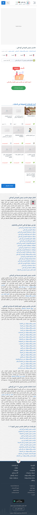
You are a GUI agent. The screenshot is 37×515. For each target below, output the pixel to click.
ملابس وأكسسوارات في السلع (28, 334)
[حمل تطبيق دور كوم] (18, 501)
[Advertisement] (18, 26)
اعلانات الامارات (9, 186)
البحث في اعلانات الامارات (18, 376)
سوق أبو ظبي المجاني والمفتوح (27, 447)
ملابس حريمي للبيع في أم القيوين (27, 431)
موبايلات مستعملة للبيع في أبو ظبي (26, 250)
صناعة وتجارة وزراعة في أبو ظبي (27, 258)
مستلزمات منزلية (14, 478)
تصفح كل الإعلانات (18, 88)
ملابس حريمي (11, 51)
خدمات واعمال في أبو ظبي (29, 265)
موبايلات (15, 470)
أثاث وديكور (15, 473)
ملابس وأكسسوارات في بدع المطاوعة (26, 359)
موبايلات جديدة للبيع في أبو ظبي (27, 247)
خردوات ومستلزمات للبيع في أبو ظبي (26, 252)
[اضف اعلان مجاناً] (3, 3)
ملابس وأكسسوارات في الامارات (27, 451)
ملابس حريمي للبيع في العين (28, 436)
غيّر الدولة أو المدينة (15, 485)
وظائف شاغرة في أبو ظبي (29, 267)
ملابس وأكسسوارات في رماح (28, 363)
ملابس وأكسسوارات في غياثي (28, 366)
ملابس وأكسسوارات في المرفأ (28, 352)
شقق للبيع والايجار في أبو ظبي (28, 241)
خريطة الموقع (16, 490)
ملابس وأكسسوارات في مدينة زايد (27, 368)
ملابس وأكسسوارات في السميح (27, 337)
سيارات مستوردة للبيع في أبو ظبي (27, 236)
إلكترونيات (32, 470)
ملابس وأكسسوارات (24, 51)
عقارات (16, 468)
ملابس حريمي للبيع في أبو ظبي (27, 429)
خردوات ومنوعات (30, 473)
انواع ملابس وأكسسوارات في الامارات (26, 456)
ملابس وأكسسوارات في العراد (28, 346)
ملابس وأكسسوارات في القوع (28, 350)
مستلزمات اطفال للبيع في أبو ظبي (27, 261)
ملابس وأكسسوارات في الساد (28, 330)
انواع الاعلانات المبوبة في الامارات (27, 453)
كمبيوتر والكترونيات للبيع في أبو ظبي (26, 243)
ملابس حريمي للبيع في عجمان (28, 444)
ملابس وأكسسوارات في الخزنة (28, 326)
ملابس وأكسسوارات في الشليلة (27, 339)
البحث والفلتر (32, 490)
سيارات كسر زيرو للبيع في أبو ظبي (27, 234)
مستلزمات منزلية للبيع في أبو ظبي (27, 263)
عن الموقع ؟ (32, 485)
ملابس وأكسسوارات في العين (28, 348)
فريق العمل (32, 488)
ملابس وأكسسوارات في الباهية (28, 323)
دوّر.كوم (11, 513)
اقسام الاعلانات (32, 51)
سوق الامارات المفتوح (27, 308)
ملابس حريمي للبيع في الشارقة (28, 433)
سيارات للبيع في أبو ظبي (29, 230)
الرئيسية (33, 465)
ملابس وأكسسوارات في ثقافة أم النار (26, 361)
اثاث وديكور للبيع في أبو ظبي (28, 256)
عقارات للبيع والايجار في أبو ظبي (27, 238)
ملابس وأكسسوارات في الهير (28, 354)
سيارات (33, 468)
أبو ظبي (16, 51)
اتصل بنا (33, 494)
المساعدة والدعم (15, 492)
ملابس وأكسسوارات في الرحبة (28, 328)
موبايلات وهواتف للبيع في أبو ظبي (27, 245)
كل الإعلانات (15, 465)
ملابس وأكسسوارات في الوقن (28, 357)
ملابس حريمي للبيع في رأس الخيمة (27, 442)
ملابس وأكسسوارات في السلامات (27, 332)
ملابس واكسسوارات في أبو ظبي (27, 449)
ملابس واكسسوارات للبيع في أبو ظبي (26, 254)
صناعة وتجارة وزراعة (30, 478)
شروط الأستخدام (15, 488)
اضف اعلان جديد (18, 508)
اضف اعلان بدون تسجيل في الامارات (26, 270)
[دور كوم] (18, 461)
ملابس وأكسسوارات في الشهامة (27, 341)
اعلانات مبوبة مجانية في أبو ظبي (27, 227)
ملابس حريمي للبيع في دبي (28, 440)
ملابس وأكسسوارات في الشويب (27, 343)
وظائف (33, 480)
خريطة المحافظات (31, 492)
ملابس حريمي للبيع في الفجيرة (28, 438)
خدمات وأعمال (14, 475)
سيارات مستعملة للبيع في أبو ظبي (27, 232)
